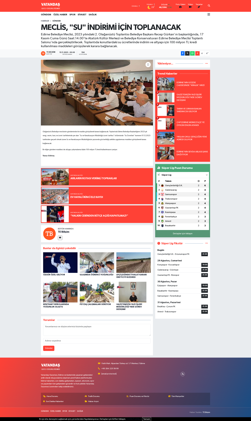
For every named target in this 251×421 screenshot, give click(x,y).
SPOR (72, 14)
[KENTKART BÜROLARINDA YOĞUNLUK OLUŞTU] (60, 292)
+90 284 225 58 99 (110, 369)
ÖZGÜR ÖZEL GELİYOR (54, 275)
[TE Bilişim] (49, 234)
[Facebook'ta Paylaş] (183, 53)
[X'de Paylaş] (187, 53)
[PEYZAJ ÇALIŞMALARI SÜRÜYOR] (97, 292)
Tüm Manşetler (177, 396)
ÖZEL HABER (60, 14)
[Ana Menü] (208, 15)
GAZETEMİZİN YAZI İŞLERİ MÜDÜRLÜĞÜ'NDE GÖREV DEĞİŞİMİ (129, 306)
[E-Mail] (60, 238)
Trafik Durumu (94, 396)
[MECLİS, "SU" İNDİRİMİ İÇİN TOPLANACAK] (97, 92)
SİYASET (82, 14)
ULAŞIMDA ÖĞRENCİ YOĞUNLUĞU (96, 275)
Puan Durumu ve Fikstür (139, 396)
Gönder (49, 348)
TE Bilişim (63, 232)
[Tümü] (206, 63)
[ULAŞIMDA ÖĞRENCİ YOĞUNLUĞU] (97, 262)
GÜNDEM (46, 14)
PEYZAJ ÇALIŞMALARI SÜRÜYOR (95, 304)
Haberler (45, 21)
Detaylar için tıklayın (182, 234)
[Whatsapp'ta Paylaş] (192, 53)
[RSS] (183, 374)
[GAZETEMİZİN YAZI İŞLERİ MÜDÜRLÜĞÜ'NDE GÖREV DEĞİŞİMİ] (133, 292)
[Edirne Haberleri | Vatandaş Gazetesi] (51, 6)
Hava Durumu (52, 396)
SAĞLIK (93, 14)
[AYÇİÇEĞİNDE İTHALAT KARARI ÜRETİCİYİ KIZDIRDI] (133, 262)
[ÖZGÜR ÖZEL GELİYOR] (60, 262)
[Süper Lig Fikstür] (206, 243)
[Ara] (209, 6)
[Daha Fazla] (197, 53)
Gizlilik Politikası (134, 419)
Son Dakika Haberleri (55, 401)
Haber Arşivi (93, 401)
